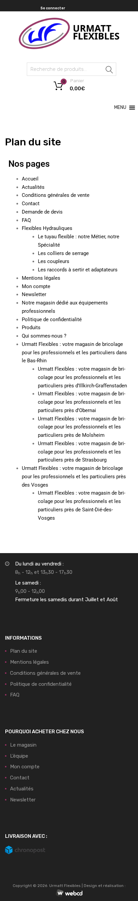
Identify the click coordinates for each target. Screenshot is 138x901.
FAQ (26, 220)
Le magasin (23, 745)
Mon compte (36, 286)
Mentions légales (41, 278)
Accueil (30, 179)
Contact (31, 204)
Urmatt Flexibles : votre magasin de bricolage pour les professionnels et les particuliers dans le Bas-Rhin (74, 352)
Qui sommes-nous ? (44, 336)
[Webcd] (69, 893)
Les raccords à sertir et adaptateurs (78, 270)
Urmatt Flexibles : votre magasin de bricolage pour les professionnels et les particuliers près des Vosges (74, 476)
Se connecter (53, 8)
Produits (31, 328)
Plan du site (23, 651)
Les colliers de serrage (63, 253)
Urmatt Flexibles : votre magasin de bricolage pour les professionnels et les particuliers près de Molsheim (81, 427)
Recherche (109, 70)
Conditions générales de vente (55, 195)
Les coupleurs (53, 261)
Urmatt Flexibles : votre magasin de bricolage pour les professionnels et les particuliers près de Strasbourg (81, 451)
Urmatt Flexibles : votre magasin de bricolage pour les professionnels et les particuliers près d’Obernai (81, 402)
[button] (120, 107)
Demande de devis (42, 212)
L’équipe (19, 756)
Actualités (33, 187)
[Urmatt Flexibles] (69, 47)
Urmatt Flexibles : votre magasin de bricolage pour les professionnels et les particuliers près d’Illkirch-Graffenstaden (82, 377)
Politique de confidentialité (52, 319)
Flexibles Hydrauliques (47, 228)
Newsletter (34, 294)
